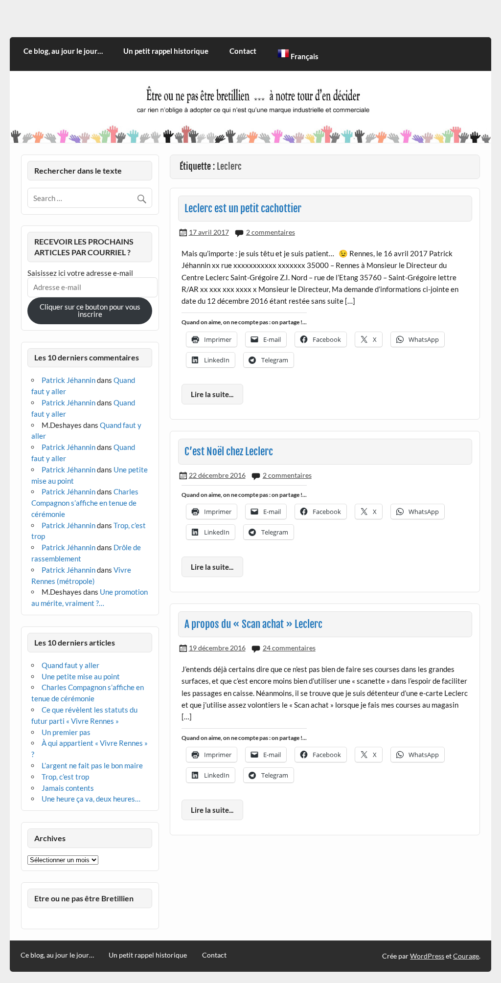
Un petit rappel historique (165, 50)
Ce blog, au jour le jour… (63, 50)
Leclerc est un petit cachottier (242, 208)
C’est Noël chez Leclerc (228, 451)
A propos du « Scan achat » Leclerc (253, 624)
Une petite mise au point (81, 676)
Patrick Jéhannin (68, 380)
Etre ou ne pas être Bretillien (84, 898)
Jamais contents (68, 787)
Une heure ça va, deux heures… (91, 798)
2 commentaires (270, 232)
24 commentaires (289, 648)
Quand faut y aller (70, 665)
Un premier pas (66, 732)
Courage (466, 956)
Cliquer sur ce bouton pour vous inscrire (90, 310)
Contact (242, 50)
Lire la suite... (212, 394)
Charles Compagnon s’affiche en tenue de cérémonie (84, 502)
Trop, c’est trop (65, 776)
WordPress (427, 956)
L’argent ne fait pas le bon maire (92, 765)
